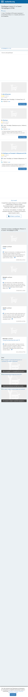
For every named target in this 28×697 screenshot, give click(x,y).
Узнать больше (22, 104)
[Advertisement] (14, 32)
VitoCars (5, 120)
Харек (4, 248)
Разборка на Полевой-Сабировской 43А (14, 153)
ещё (9, 101)
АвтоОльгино (7, 94)
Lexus (4, 11)
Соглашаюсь (13, 694)
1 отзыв (5, 156)
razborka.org (10, 2)
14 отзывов (5, 123)
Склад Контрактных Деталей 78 (11, 340)
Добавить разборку (15, 216)
